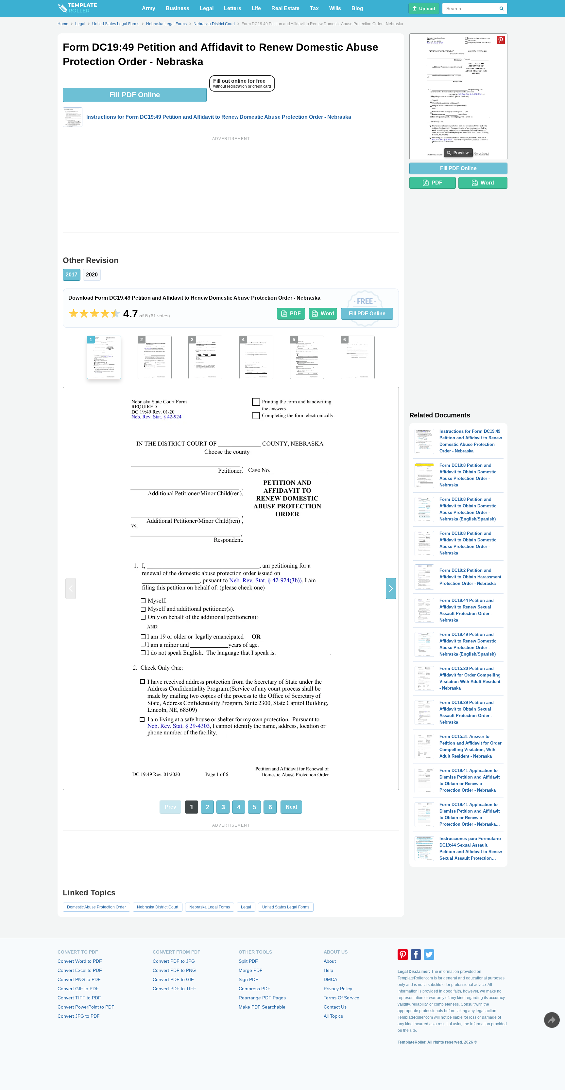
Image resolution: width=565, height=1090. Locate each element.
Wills (335, 8)
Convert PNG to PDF (79, 979)
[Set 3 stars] (94, 313)
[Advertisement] (231, 188)
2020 (92, 274)
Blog (357, 8)
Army (148, 8)
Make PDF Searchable (262, 1007)
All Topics (333, 1016)
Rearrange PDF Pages (262, 997)
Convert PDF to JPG (174, 961)
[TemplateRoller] (77, 8)
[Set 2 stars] (84, 313)
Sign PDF (248, 979)
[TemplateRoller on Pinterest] (403, 954)
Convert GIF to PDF (78, 988)
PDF (295, 313)
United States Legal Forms (285, 907)
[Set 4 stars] (105, 313)
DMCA (330, 979)
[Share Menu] (552, 1020)
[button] (391, 588)
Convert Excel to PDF (80, 970)
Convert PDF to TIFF (174, 988)
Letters (232, 8)
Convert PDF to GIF (173, 979)
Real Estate (285, 8)
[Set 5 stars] (115, 313)
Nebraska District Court (157, 907)
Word (327, 313)
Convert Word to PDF (80, 961)
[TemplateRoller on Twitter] (429, 954)
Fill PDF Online (135, 95)
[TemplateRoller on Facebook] (416, 954)
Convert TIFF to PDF (79, 997)
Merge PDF (251, 970)
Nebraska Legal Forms (209, 907)
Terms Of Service (341, 997)
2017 (71, 274)
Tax (314, 8)
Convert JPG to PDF (79, 1016)
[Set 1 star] (73, 313)
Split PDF (248, 961)
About (330, 961)
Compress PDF (254, 988)
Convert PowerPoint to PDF (86, 1007)
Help (328, 970)
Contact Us (335, 1007)
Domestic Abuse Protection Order (96, 907)
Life (256, 8)
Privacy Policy (338, 988)
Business (177, 8)
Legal (207, 8)
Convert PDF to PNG (174, 970)
